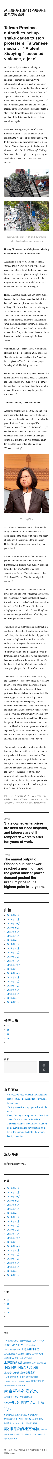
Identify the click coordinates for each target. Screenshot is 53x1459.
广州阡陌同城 (23, 1418)
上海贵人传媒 (11, 1372)
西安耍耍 (19, 1434)
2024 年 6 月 (13, 989)
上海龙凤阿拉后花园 (23, 802)
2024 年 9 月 (13, 977)
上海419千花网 (38, 1340)
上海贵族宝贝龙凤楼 (29, 1377)
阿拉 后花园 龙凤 (10, 1438)
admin (11, 796)
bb (8, 1029)
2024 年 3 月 (13, 1002)
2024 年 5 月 (13, 993)
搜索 (6, 1059)
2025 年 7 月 (13, 935)
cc (8, 1033)
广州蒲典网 (33, 1414)
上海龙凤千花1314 (23, 1381)
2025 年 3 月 (13, 952)
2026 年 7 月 (13, 919)
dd (8, 1037)
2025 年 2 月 (13, 956)
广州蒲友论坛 (9, 1419)
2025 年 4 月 (13, 948)
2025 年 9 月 (13, 927)
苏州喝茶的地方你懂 (22, 1428)
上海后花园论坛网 (19, 799)
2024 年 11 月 (14, 968)
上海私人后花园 (35, 799)
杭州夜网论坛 (39, 802)
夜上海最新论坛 (26, 1397)
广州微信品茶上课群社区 (15, 1414)
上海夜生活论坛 (26, 1358)
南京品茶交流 (37, 1381)
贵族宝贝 (28, 1434)
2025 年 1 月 (13, 960)
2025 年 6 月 (13, 940)
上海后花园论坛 (30, 1349)
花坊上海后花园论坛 (30, 1423)
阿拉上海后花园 (39, 1434)
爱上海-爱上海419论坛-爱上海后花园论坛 (25, 12)
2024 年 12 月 (14, 964)
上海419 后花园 (26, 1340)
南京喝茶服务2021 (10, 1385)
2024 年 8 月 (13, 981)
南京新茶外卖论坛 (21, 1391)
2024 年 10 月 (14, 973)
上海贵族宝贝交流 (11, 1377)
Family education (15, 1135)
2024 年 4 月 (13, 997)
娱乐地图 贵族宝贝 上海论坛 (24, 1406)
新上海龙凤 (37, 1418)
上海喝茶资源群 (37, 1354)
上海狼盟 (10, 1368)
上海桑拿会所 (29, 1362)
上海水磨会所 (42, 1363)
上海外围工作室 (11, 1357)
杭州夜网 (7, 1423)
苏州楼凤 (44, 1429)
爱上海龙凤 (17, 1423)
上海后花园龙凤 (24, 1354)
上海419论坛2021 (30, 1345)
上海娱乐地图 (13, 1362)
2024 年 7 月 (13, 985)
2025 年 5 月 (13, 944)
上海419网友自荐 (13, 1344)
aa (33, 796)
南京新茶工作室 (11, 1397)
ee (8, 1042)
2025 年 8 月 (13, 931)
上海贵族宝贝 (27, 1372)
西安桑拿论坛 (9, 1434)
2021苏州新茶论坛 (11, 1340)
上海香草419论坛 (10, 1381)
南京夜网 (21, 1385)
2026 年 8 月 (13, 915)
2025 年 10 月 (14, 923)
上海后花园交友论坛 (12, 1349)
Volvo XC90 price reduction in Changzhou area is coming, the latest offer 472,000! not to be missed (27, 1098)
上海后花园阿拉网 (10, 1354)
